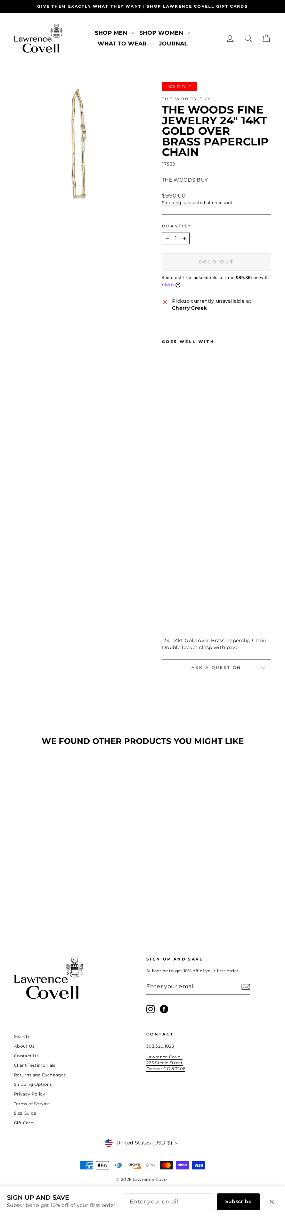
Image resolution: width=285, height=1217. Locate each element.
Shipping (171, 202)
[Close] (272, 1201)
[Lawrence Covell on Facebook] (164, 1009)
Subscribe (238, 1201)
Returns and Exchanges (40, 1074)
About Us (24, 1046)
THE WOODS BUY (186, 98)
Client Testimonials (35, 1065)
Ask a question (216, 667)
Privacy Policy (29, 1094)
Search (21, 1036)
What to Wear (123, 43)
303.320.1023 (160, 1046)
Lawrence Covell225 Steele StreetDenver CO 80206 (165, 1062)
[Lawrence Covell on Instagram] (150, 1009)
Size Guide (25, 1113)
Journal (173, 43)
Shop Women (162, 33)
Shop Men (112, 33)
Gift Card (23, 1122)
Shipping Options (33, 1084)
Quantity (176, 226)
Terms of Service (32, 1103)
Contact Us (26, 1055)
